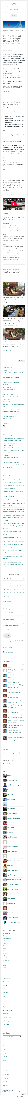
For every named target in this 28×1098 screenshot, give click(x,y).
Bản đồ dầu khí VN (8, 401)
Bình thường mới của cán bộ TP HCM (13, 537)
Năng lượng (6, 1078)
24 (11, 593)
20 (20, 589)
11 (14, 586)
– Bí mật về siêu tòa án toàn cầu (11, 462)
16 (7, 589)
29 (4, 596)
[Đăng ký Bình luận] (3, 652)
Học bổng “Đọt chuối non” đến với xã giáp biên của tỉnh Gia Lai (12, 38)
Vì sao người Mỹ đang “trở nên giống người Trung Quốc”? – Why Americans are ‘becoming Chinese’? (13, 564)
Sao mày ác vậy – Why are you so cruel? (13, 500)
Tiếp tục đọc (7, 91)
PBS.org (5, 213)
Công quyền (6, 1053)
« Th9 (4, 601)
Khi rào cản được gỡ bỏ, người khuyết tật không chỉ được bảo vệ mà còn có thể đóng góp (13, 517)
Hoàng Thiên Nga (16, 43)
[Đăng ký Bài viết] (3, 647)
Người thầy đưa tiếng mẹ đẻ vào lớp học (13, 541)
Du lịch (5, 1056)
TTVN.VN (5, 281)
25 (14, 593)
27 (20, 593)
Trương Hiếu (11, 705)
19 (17, 589)
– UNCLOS (6, 455)
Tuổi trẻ (5, 985)
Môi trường (6, 1074)
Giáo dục (5, 1060)
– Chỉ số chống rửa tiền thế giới (11, 460)
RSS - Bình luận (9, 652)
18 (14, 589)
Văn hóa (5, 1085)
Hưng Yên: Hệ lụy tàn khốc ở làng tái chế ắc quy (12, 104)
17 (11, 589)
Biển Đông (6, 1021)
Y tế (4, 996)
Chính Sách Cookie (21, 1091)
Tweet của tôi (6, 763)
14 (23, 586)
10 (11, 586)
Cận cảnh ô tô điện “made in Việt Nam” (11, 271)
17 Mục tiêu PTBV (8, 1010)
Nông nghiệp (6, 978)
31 (11, 596)
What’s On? (6, 423)
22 (4, 593)
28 (23, 593)
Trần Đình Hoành (12, 665)
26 (17, 593)
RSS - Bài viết (8, 647)
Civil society (6, 1046)
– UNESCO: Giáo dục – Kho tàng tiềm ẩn (13, 465)
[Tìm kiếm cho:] (10, 361)
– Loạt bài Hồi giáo (8, 467)
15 (4, 589)
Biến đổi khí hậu (7, 1017)
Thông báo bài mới (8, 619)
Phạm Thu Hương (16, 109)
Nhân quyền (6, 981)
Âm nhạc (5, 1013)
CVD (14, 4)
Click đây (7, 635)
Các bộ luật (6, 1024)
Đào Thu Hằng (15, 193)
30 (7, 596)
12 (17, 586)
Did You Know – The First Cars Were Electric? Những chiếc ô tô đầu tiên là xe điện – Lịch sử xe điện (14, 185)
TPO (4, 54)
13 (20, 586)
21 (23, 589)
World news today (7, 367)
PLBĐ (4, 145)
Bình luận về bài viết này (10, 111)
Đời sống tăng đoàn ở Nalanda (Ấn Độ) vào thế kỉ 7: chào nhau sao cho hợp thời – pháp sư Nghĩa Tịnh (13, 494)
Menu (14, 15)
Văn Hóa (5, 992)
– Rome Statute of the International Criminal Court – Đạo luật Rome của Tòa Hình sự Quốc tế (13, 450)
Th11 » (9, 601)
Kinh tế (5, 1070)
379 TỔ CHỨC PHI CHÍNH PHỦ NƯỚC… (15, 732)
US (4, 989)
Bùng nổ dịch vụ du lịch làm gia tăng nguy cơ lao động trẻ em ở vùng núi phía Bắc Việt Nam (13, 526)
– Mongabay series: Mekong (10, 457)
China (4, 1049)
